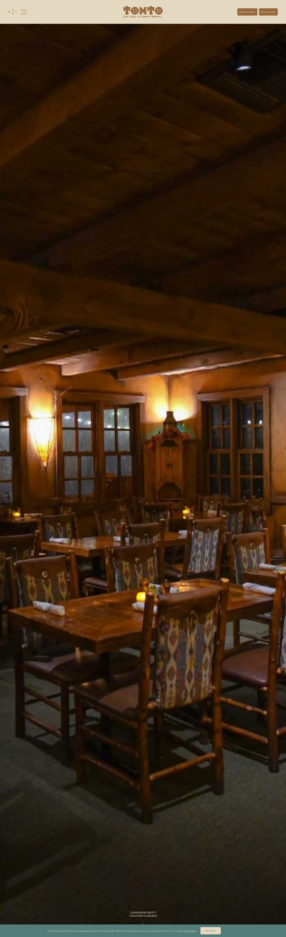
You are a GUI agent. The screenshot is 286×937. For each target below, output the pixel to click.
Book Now (268, 12)
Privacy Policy (190, 930)
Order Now (247, 12)
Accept (210, 930)
